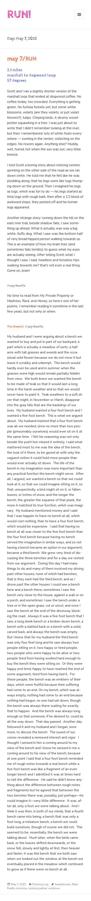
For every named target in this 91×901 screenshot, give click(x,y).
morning (21, 888)
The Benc (14, 326)
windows (54, 888)
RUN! (19, 14)
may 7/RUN (21, 58)
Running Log (40, 884)
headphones (63, 884)
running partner (37, 888)
